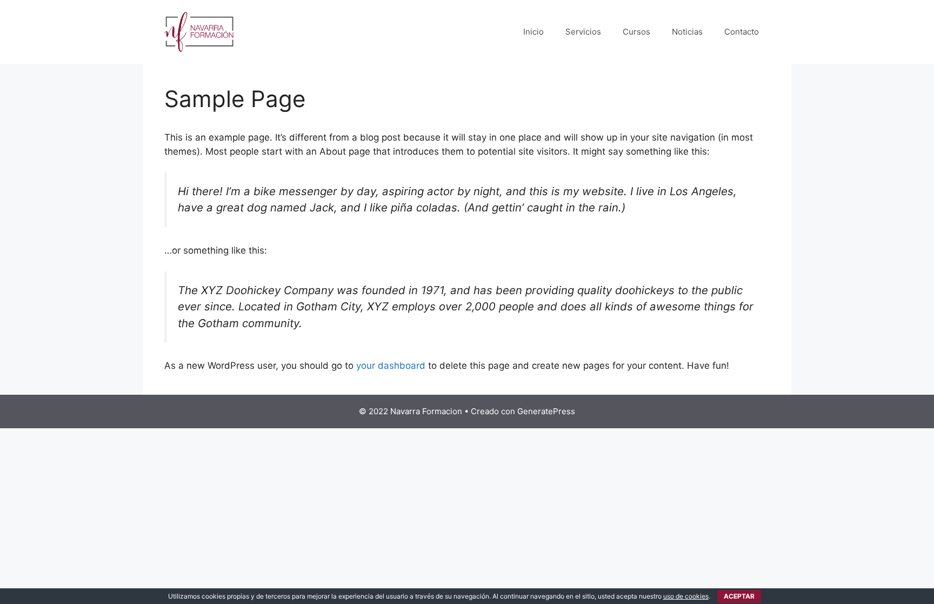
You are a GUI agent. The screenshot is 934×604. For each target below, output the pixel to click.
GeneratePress (546, 411)
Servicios (583, 31)
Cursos (636, 31)
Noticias (687, 31)
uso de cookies (686, 596)
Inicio (533, 31)
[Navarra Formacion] (199, 31)
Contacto (741, 31)
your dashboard (390, 365)
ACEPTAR (739, 596)
